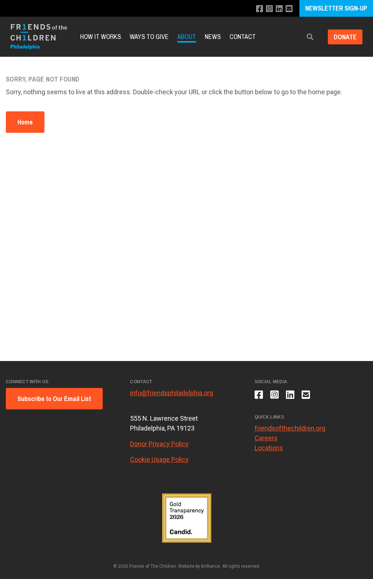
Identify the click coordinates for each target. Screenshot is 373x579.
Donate (345, 36)
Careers (266, 438)
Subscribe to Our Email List (54, 398)
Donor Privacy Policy (159, 444)
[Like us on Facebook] (259, 9)
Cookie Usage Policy (159, 459)
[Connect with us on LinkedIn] (279, 9)
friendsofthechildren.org (290, 428)
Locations (269, 448)
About (186, 36)
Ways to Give (149, 36)
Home (25, 122)
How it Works (100, 36)
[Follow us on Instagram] (269, 9)
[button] (310, 37)
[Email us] (289, 9)
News (213, 36)
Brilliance (210, 566)
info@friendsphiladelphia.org (171, 393)
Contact (242, 36)
